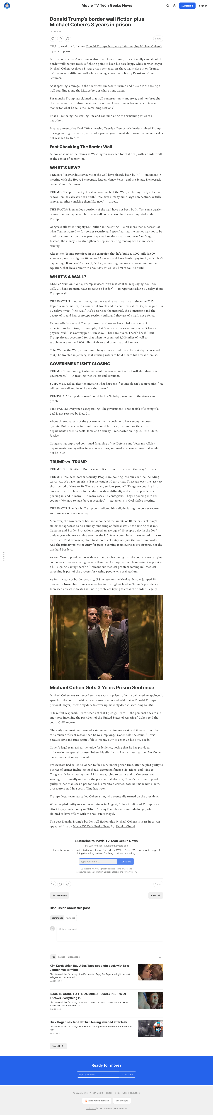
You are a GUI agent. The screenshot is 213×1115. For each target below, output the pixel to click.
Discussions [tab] (74, 957)
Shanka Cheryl (125, 826)
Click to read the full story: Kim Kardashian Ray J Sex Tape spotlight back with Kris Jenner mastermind (91, 976)
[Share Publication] (175, 5)
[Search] (168, 5)
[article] (106, 975)
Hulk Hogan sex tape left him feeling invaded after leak (88, 1022)
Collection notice (131, 1092)
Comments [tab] (57, 918)
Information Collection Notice (105, 871)
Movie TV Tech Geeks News (91, 826)
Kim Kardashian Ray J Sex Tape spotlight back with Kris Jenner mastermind (89, 968)
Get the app (122, 1100)
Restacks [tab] (70, 918)
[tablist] (63, 918)
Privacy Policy (130, 871)
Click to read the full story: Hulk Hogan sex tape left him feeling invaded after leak (91, 1028)
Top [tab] (53, 957)
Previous (62, 895)
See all (56, 1046)
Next (153, 895)
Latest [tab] (61, 957)
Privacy (108, 1092)
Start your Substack (98, 1100)
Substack (91, 1108)
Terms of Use (122, 868)
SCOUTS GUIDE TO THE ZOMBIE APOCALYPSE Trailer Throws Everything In (88, 996)
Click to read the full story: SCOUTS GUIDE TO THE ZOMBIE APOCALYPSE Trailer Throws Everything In (89, 1004)
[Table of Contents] (3, 557)
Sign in (203, 5)
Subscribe (187, 5)
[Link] (45, 146)
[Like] (53, 39)
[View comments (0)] (60, 39)
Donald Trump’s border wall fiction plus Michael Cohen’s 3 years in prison (111, 821)
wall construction (109, 98)
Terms (117, 1092)
